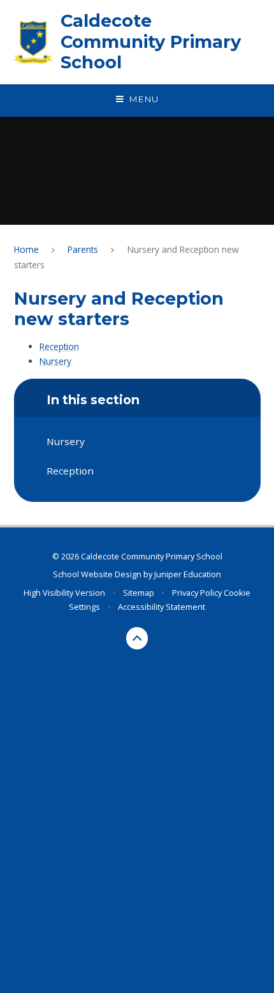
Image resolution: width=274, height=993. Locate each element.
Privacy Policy (197, 592)
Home (26, 249)
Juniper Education (187, 574)
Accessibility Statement (161, 606)
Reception (59, 346)
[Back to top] (137, 638)
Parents (83, 249)
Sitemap (138, 592)
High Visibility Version (64, 592)
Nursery (55, 361)
